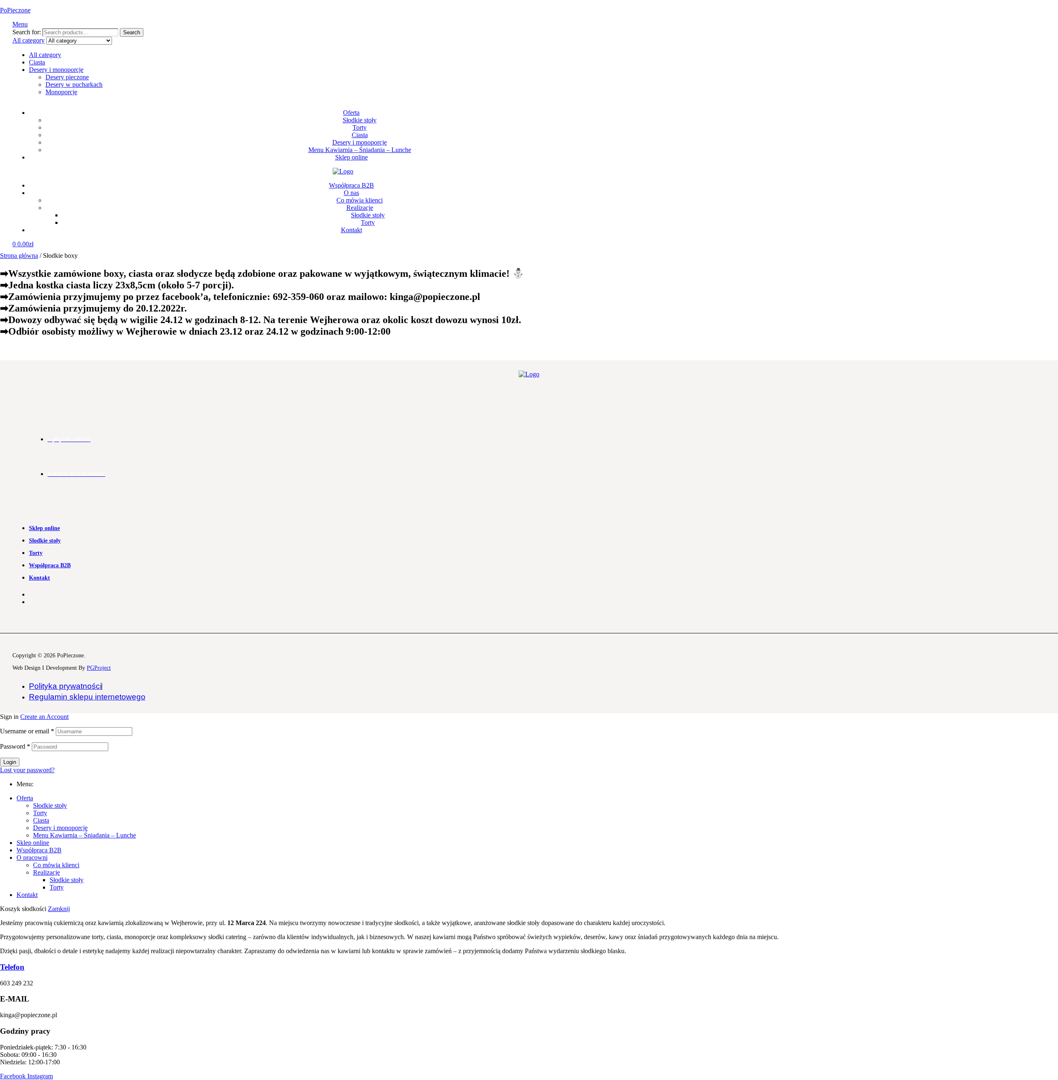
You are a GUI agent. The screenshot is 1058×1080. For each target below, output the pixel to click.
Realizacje (46, 872)
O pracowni (32, 857)
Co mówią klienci (56, 864)
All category (45, 54)
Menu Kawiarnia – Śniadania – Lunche (84, 835)
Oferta (25, 798)
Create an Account (44, 716)
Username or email (27, 731)
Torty (40, 812)
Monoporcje (61, 91)
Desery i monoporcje (56, 69)
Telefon (12, 967)
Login (9, 762)
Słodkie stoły (50, 805)
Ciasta (37, 62)
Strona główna (19, 255)
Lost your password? (27, 769)
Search (131, 32)
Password (15, 746)
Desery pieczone (67, 77)
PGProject (99, 668)
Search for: (26, 32)
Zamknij (59, 908)
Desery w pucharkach (73, 84)
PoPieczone (15, 10)
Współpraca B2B (39, 850)
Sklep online (33, 842)
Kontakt (27, 894)
